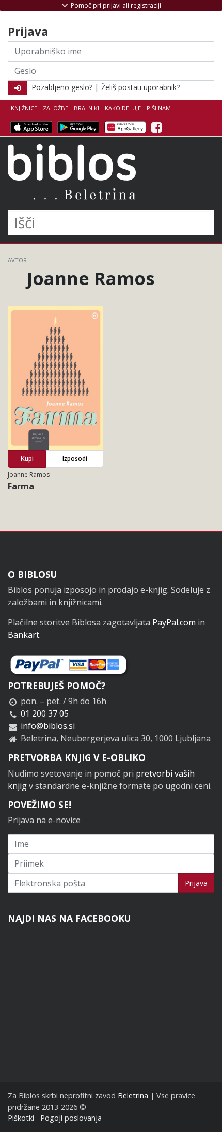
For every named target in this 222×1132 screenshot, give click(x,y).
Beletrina (133, 1095)
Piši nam (159, 108)
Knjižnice (24, 108)
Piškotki (21, 1118)
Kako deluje (123, 108)
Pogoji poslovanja (71, 1118)
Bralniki (86, 108)
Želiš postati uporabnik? (140, 87)
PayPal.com (174, 622)
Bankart (23, 635)
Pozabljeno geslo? (61, 87)
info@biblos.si (48, 726)
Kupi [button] (27, 458)
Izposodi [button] (74, 458)
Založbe (55, 108)
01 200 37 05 (45, 713)
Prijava (196, 883)
